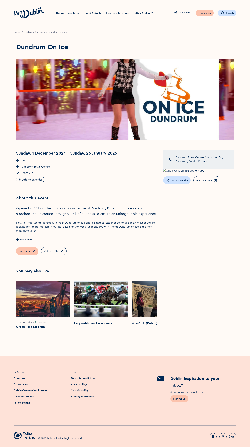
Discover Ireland (24, 396)
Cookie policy (80, 390)
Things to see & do (67, 13)
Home (17, 32)
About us (19, 378)
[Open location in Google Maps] (198, 170)
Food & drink (93, 13)
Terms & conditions (83, 378)
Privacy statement (82, 396)
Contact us (21, 384)
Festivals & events (117, 13)
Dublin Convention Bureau (30, 390)
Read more (26, 239)
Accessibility (79, 384)
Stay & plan (142, 13)
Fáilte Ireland (22, 402)
